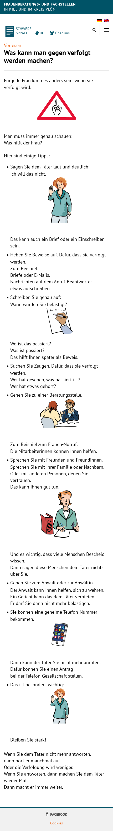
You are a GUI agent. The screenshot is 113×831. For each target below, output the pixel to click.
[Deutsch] (99, 22)
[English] (106, 22)
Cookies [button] (56, 823)
